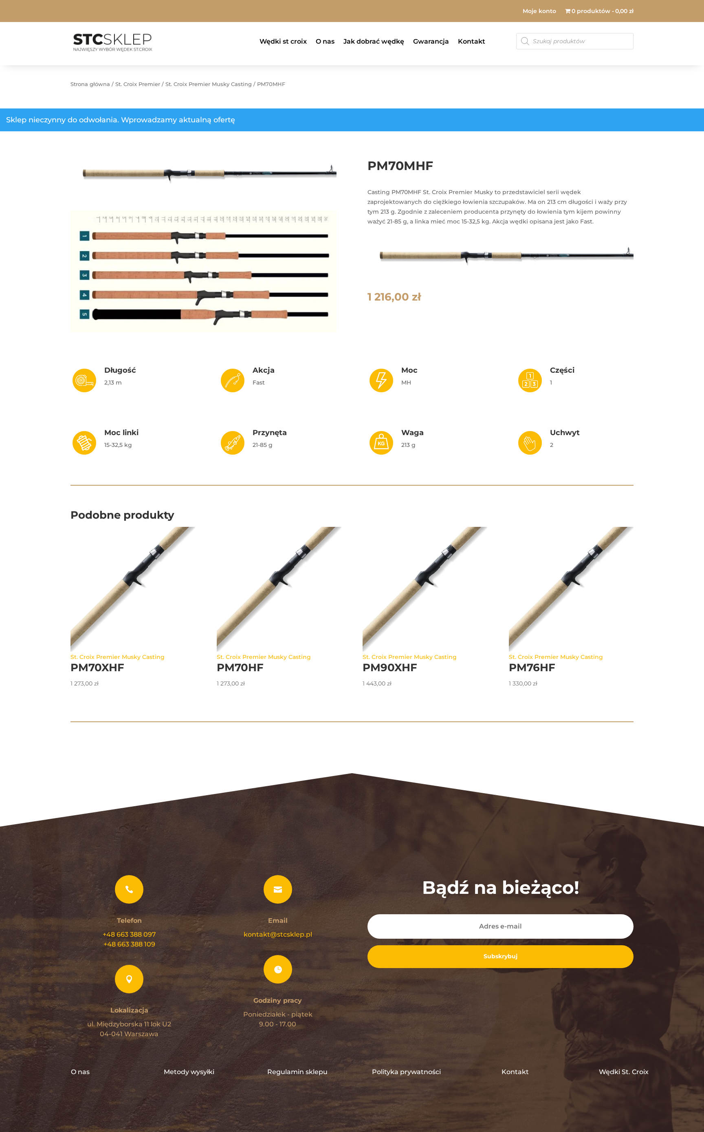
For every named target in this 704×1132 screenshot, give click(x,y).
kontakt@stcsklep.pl (278, 934)
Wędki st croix (283, 41)
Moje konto (539, 11)
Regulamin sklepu (297, 1072)
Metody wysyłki (189, 1072)
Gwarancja (431, 41)
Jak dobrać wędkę (373, 41)
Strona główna (90, 84)
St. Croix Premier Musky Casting (208, 84)
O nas (325, 41)
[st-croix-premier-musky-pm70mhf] (203, 193)
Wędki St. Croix (624, 1072)
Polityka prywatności (406, 1072)
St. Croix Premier (137, 84)
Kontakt (471, 41)
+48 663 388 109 (129, 944)
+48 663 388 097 (129, 934)
